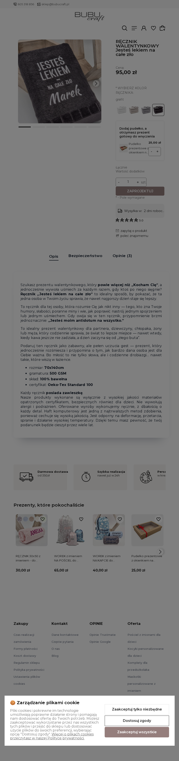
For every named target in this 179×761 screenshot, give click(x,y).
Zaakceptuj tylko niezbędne (137, 709)
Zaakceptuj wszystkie (137, 732)
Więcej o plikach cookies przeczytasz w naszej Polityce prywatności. (52, 736)
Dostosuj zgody (137, 721)
